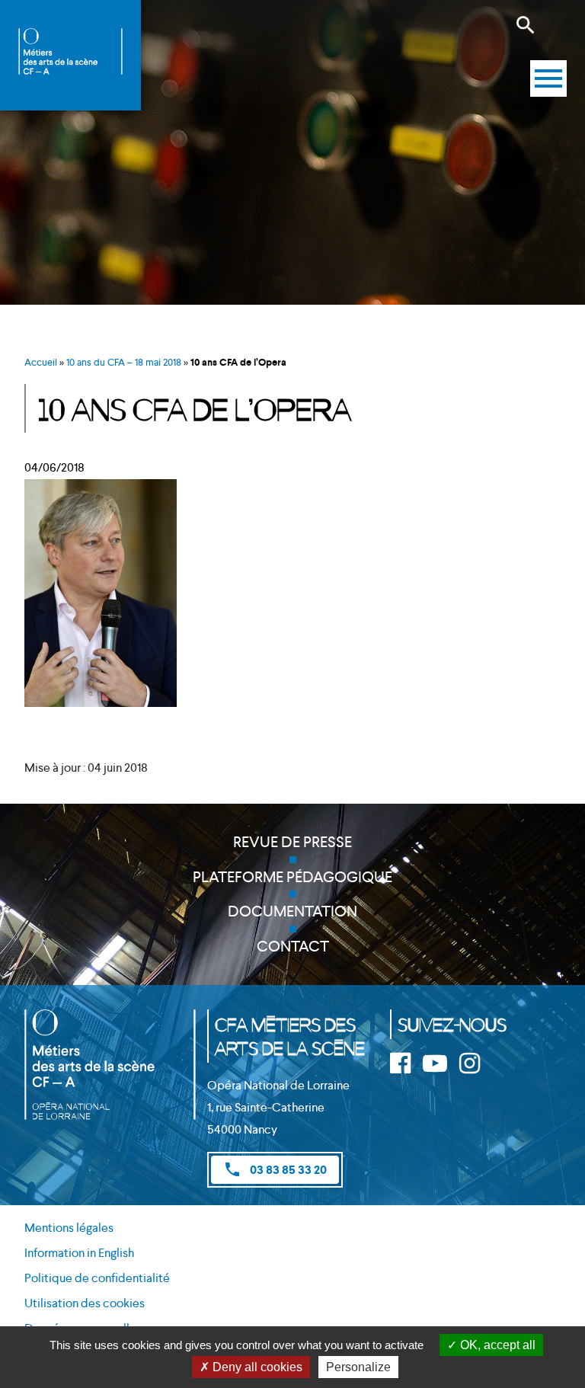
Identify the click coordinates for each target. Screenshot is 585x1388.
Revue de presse (292, 842)
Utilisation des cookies (84, 1303)
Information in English (79, 1253)
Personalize (358, 1367)
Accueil (40, 362)
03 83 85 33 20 (275, 1169)
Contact (293, 946)
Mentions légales (68, 1228)
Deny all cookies (255, 1367)
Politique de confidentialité (97, 1278)
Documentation (292, 911)
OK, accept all (496, 1344)
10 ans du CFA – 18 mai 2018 (123, 362)
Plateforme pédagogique (292, 877)
